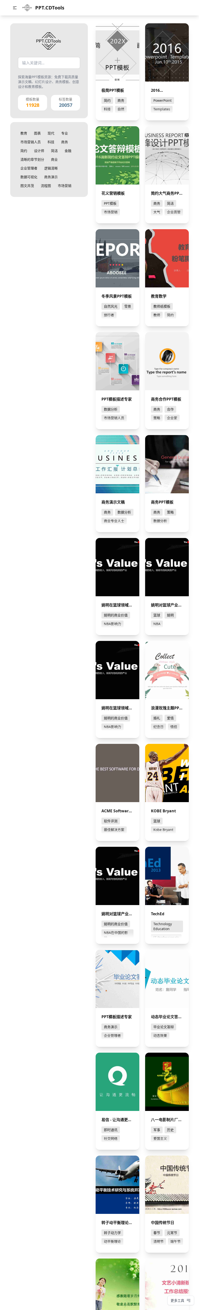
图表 (37, 133)
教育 (23, 133)
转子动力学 (112, 1232)
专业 (64, 133)
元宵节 (172, 1232)
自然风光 (110, 306)
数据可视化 (28, 177)
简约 (23, 150)
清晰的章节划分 (32, 159)
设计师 (39, 150)
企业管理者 (28, 168)
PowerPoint (162, 100)
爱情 (170, 718)
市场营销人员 (30, 142)
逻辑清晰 (51, 168)
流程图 (46, 185)
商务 (64, 142)
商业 (54, 159)
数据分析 (110, 409)
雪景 (127, 306)
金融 (68, 150)
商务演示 (51, 177)
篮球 (156, 615)
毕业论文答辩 (163, 1026)
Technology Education (162, 926)
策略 (170, 512)
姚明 (170, 615)
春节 (156, 1232)
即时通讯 (110, 1129)
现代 (51, 133)
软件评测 (110, 821)
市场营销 (64, 185)
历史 (170, 1129)
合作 (170, 409)
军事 (156, 1129)
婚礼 (156, 718)
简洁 (54, 150)
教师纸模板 (161, 306)
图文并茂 (27, 185)
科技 (51, 142)
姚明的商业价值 (116, 615)
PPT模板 (110, 203)
